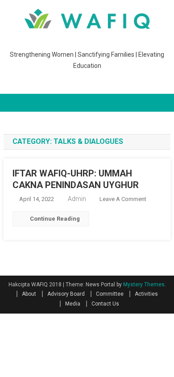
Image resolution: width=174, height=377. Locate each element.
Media (72, 304)
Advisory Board (66, 294)
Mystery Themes (144, 284)
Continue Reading (55, 218)
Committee (110, 294)
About (29, 294)
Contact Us (105, 304)
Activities (146, 294)
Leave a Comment (122, 199)
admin (77, 198)
